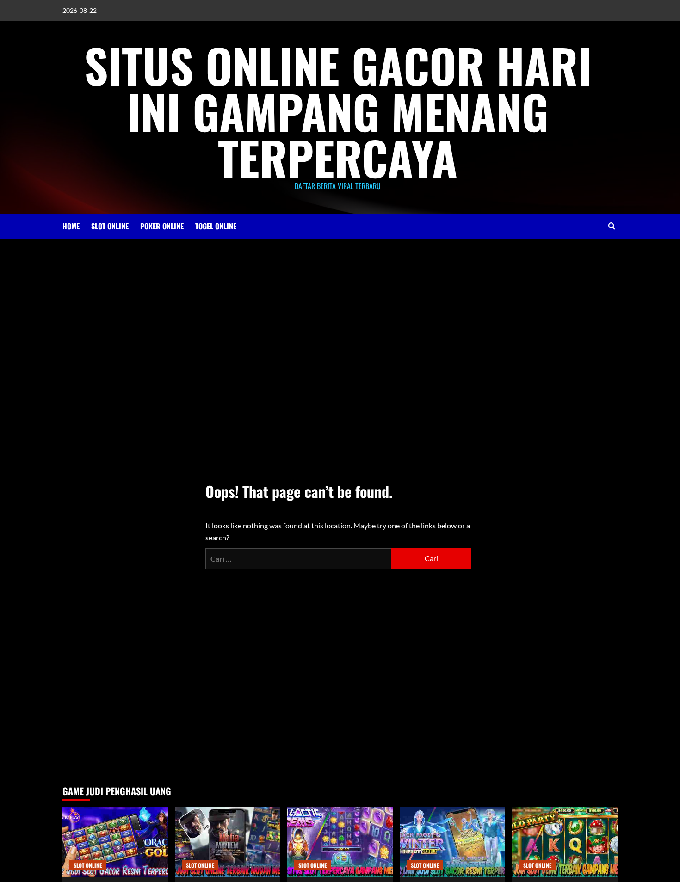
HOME (71, 226)
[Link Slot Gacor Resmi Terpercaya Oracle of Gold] (115, 842)
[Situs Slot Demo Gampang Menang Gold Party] (565, 842)
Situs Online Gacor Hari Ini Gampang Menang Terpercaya (338, 111)
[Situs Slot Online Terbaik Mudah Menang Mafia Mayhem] (227, 842)
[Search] (612, 226)
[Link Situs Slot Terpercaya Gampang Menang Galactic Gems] (340, 842)
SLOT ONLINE (110, 226)
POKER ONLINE (162, 226)
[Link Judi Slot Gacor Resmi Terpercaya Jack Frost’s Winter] (452, 842)
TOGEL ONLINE (215, 226)
